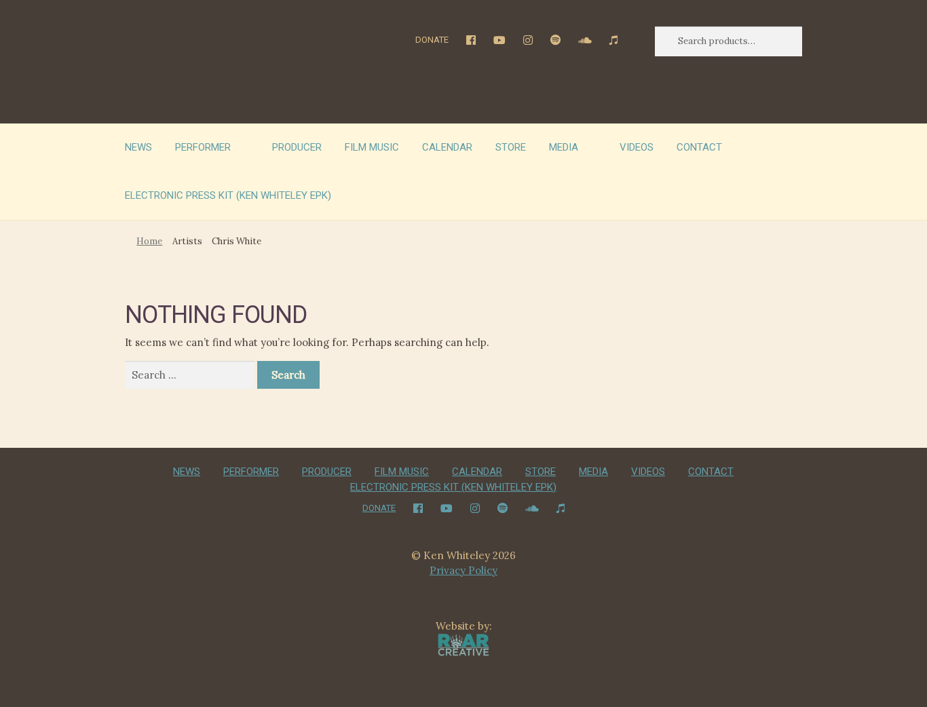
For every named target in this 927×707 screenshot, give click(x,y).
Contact (699, 147)
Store (510, 147)
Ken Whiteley (212, 64)
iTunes (614, 39)
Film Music (372, 147)
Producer (297, 147)
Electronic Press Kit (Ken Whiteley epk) (228, 195)
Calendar (447, 147)
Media (563, 147)
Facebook (471, 39)
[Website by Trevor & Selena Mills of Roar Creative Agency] (464, 643)
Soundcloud (585, 39)
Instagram (528, 39)
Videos (637, 147)
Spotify (556, 39)
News (138, 147)
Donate (432, 40)
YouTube (500, 39)
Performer (203, 147)
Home (149, 241)
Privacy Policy (463, 570)
